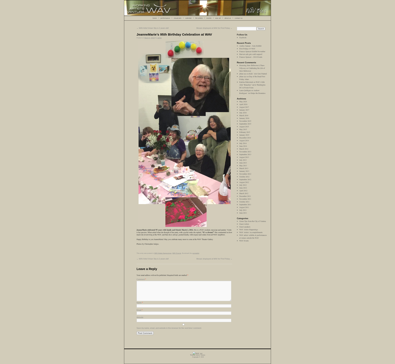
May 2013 (243, 165)
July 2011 (243, 210)
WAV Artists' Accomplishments (251, 232)
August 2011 (244, 207)
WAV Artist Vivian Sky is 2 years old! (153, 28)
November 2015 (245, 121)
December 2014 (245, 137)
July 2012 (243, 185)
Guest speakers (244, 226)
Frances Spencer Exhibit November (252, 51)
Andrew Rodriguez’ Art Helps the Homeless (252, 91)
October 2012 (244, 176)
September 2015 (245, 123)
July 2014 (243, 143)
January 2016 (244, 118)
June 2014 (243, 146)
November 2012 (245, 174)
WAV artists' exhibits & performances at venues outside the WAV (253, 236)
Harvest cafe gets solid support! (250, 54)
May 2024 (243, 101)
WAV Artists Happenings (162, 253)
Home (155, 18)
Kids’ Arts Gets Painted (258, 73)
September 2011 (245, 204)
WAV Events (176, 253)
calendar (188, 18)
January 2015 (244, 135)
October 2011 (244, 201)
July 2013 (243, 160)
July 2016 (243, 112)
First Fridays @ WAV (247, 48)
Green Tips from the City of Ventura (252, 221)
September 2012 (245, 179)
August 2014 (244, 140)
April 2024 (243, 104)
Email (140, 310)
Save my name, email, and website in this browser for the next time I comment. (169, 328)
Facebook (242, 37)
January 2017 (244, 110)
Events (209, 18)
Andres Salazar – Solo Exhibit (250, 46)
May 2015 (243, 129)
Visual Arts (177, 18)
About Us (228, 18)
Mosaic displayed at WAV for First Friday (214, 28)
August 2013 (244, 157)
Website (140, 317)
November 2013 (245, 151)
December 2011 (245, 196)
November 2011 (245, 199)
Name (140, 303)
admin (159, 38)
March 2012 (243, 193)
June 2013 (243, 162)
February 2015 (244, 132)
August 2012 (244, 182)
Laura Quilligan (245, 90)
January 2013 (244, 171)
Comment (141, 279)
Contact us (239, 18)
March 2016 (243, 115)
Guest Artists (244, 224)
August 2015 (244, 126)
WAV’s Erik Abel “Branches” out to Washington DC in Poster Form (252, 85)
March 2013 (243, 168)
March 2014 (243, 149)
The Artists (199, 18)
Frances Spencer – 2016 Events (250, 57)
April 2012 (243, 190)
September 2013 (245, 154)
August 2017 (244, 107)
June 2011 (243, 213)
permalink (195, 253)
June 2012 (243, 187)
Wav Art (218, 18)
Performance (165, 18)
